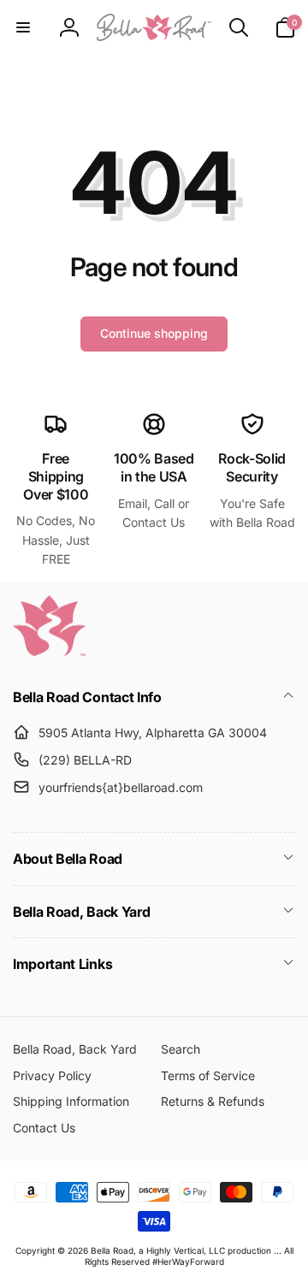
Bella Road (112, 1250)
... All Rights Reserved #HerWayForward (189, 1256)
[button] (23, 27)
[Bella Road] (49, 650)
